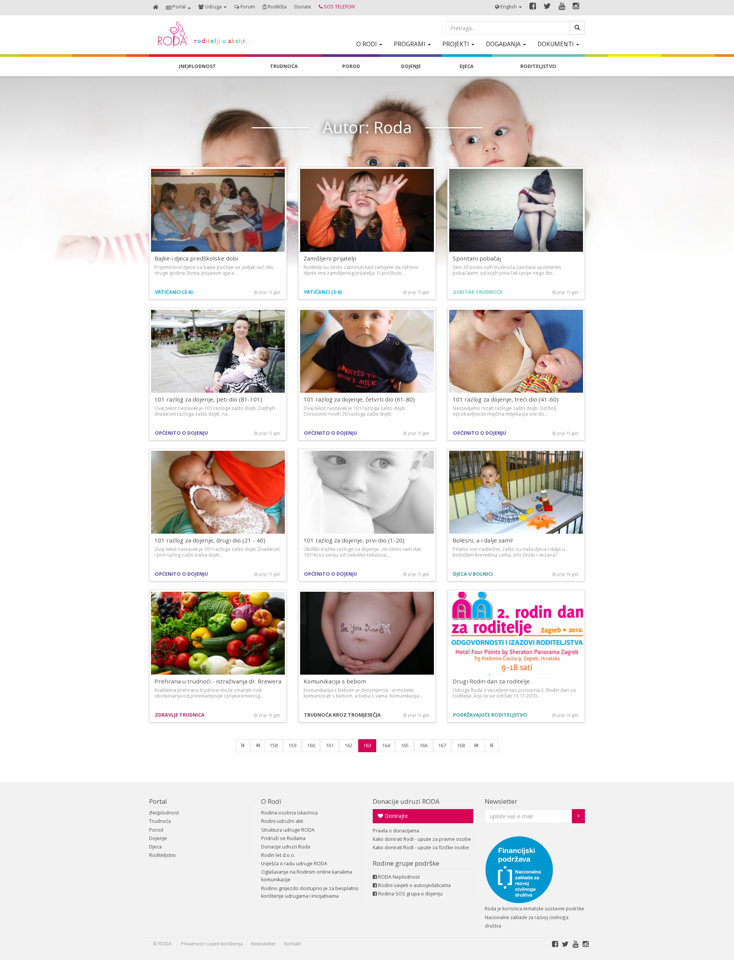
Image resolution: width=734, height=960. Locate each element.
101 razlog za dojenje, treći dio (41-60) (506, 399)
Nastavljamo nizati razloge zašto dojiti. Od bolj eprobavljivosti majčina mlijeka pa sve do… (504, 411)
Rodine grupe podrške (406, 863)
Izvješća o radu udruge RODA (294, 863)
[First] (242, 745)
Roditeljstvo (162, 855)
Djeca (155, 846)
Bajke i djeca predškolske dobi (196, 258)
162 (348, 745)
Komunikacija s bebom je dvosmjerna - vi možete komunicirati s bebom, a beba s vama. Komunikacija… (363, 693)
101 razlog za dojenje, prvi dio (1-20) (354, 540)
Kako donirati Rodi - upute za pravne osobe (422, 839)
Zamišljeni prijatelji (330, 258)
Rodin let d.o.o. (278, 855)
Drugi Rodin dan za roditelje (491, 681)
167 (442, 745)
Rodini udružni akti (282, 821)
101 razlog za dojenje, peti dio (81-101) (208, 399)
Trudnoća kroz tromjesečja (342, 715)
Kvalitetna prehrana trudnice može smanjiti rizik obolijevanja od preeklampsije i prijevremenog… (208, 693)
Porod (156, 830)
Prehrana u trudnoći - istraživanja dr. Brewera (217, 681)
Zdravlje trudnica (180, 715)
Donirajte (395, 815)
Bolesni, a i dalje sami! (483, 540)
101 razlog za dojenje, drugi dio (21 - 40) (209, 540)
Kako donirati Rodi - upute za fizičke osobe (421, 847)
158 (274, 745)
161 (330, 745)
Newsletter (501, 801)
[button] (178, 7)
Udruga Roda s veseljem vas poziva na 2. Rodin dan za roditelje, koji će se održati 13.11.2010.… (514, 693)
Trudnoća (160, 821)
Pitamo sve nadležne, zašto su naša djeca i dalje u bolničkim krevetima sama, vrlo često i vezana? (509, 552)
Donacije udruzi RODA (406, 801)
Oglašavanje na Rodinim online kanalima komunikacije (306, 876)
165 (405, 745)
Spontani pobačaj (477, 258)
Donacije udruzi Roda (285, 846)
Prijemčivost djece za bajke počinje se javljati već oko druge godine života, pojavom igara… (214, 270)
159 (292, 745)
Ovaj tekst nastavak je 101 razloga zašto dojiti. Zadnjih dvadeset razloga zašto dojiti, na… (214, 411)
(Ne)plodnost (164, 812)
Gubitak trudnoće (478, 292)
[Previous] (257, 745)
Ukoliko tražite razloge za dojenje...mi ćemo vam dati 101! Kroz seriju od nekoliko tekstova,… (362, 552)
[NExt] (476, 745)
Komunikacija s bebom (335, 681)
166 (423, 745)
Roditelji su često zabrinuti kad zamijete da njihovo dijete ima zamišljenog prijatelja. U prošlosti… (361, 270)
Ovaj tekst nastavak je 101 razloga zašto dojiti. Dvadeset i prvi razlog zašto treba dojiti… (217, 552)
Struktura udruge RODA (288, 830)
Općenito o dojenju (181, 433)
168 (461, 745)
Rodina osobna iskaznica (289, 812)
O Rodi (271, 801)
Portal (158, 801)
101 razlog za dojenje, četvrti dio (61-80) (359, 399)
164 (386, 745)
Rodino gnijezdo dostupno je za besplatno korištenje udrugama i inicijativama (310, 892)
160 (311, 745)
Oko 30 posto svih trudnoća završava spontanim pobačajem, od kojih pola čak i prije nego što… (507, 270)
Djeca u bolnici (473, 574)
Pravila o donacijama (396, 830)
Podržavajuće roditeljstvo (490, 715)
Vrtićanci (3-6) (174, 292)
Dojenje (158, 838)
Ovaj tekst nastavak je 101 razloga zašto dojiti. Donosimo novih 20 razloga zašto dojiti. (355, 411)
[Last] (491, 745)
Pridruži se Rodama (283, 838)
